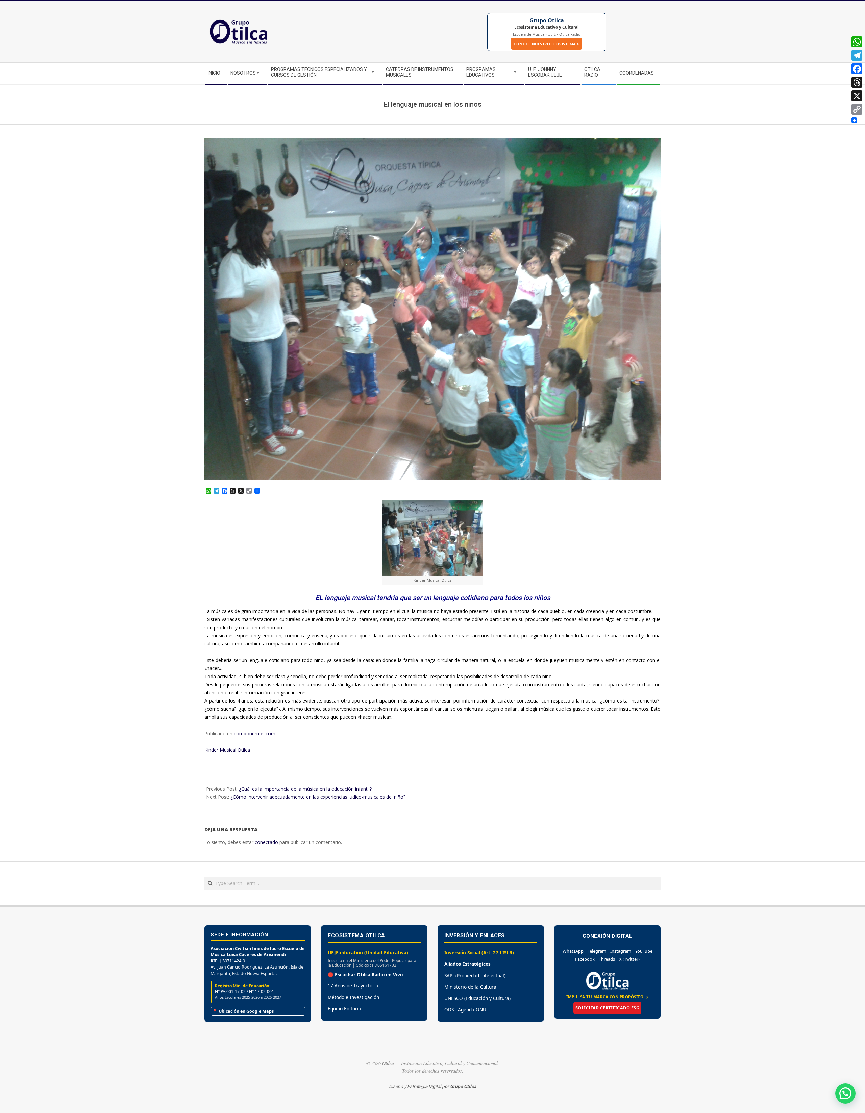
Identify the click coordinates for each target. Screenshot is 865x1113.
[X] (857, 96)
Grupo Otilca (546, 20)
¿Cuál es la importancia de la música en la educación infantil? (305, 789)
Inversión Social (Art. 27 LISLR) (479, 952)
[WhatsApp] (857, 42)
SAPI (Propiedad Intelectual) (474, 975)
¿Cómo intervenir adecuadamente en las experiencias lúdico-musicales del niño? (317, 797)
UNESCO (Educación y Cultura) (477, 998)
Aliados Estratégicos (467, 964)
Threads (607, 959)
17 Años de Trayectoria (353, 985)
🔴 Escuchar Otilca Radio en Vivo (365, 974)
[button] (845, 1093)
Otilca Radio (569, 34)
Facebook (585, 959)
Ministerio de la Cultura (470, 987)
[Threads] (857, 82)
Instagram (620, 951)
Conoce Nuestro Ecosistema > (546, 43)
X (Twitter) (629, 959)
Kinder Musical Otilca (227, 750)
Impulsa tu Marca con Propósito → (607, 996)
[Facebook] (857, 69)
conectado (266, 842)
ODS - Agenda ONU (465, 1009)
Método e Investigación (353, 997)
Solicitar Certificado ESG (607, 1008)
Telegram (597, 951)
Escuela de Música (528, 34)
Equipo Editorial (345, 1008)
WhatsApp (573, 951)
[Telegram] (857, 55)
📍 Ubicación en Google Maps (243, 1011)
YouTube (643, 951)
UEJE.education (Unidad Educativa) (368, 952)
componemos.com (254, 733)
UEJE (552, 34)
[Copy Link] (857, 109)
